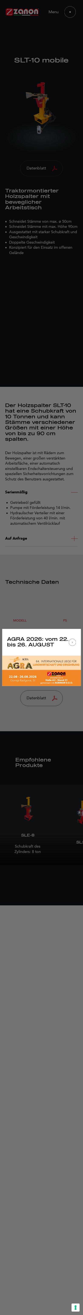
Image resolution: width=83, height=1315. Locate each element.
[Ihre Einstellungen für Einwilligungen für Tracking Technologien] (76, 1307)
